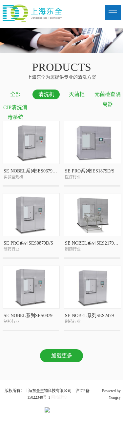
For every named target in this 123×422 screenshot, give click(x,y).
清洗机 (46, 94)
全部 (15, 94)
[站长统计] (47, 411)
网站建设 (59, 397)
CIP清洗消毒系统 (15, 108)
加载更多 (61, 355)
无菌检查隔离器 (107, 95)
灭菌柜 (77, 94)
